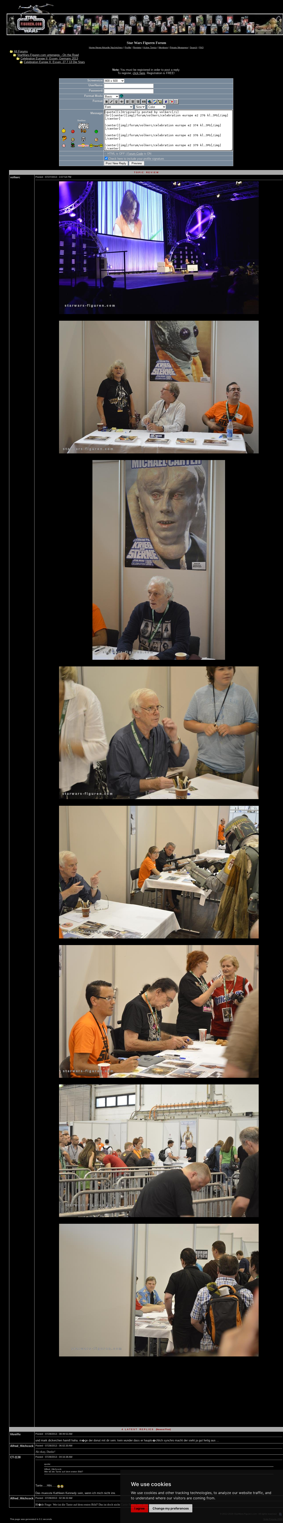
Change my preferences (171, 1508)
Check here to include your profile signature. (136, 158)
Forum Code (135, 153)
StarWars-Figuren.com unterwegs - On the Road (48, 55)
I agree (139, 1508)
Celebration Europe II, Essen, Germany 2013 (49, 58)
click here (139, 73)
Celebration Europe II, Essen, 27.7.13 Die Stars (54, 62)
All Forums (21, 51)
